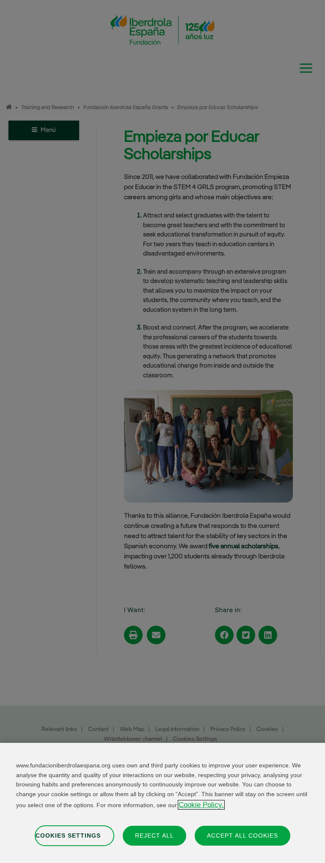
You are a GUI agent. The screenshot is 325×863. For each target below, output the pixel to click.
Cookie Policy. (201, 805)
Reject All (154, 835)
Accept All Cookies (242, 835)
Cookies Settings (68, 835)
